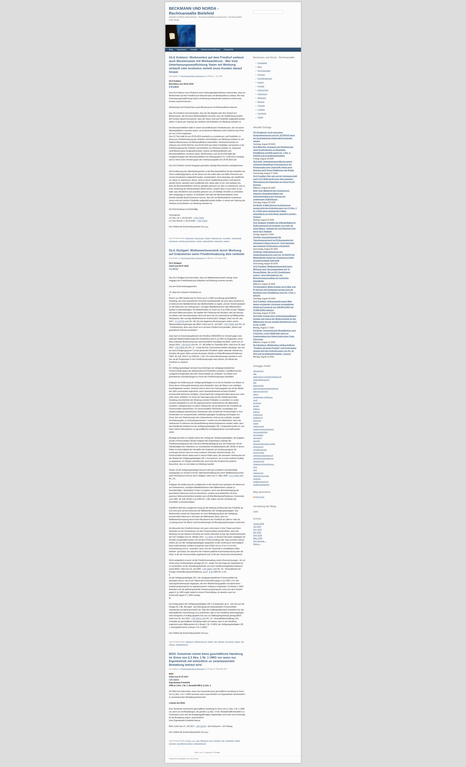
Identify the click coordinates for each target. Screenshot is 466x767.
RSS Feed (259, 497)
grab (215, 642)
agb (254, 374)
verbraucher (258, 473)
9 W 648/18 (174, 87)
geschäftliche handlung (185, 744)
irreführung (257, 415)
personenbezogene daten (264, 444)
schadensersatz (260, 450)
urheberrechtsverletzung (263, 464)
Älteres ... (257, 544)
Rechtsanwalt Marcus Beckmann (192, 76)
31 (204, 685)
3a (177, 298)
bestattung (217, 741)
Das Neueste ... (259, 541)
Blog (171, 50)
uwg (242, 642)
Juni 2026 (257, 530)
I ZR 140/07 (207, 569)
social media (258, 453)
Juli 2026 (257, 527)
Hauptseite (228, 50)
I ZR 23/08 (179, 348)
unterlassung (173, 241)
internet (256, 412)
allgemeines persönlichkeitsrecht (267, 377)
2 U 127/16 (179, 321)
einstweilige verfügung (263, 397)
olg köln (256, 441)
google (256, 406)
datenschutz (258, 386)
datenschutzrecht (260, 391)
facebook (257, 403)
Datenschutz (263, 90)
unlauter (237, 642)
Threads (261, 106)
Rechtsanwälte (264, 71)
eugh (255, 400)
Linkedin (261, 110)
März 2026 (257, 538)
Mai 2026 (257, 533)
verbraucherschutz (261, 476)
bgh (223, 741)
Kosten (261, 82)
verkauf (199, 241)
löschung (257, 421)
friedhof (207, 238)
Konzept (261, 75)
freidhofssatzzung (200, 642)
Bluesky (261, 102)
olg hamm (257, 438)
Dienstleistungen (265, 79)
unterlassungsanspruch (263, 456)
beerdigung (189, 642)
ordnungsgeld (236, 238)
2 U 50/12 (209, 537)
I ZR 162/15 (174, 680)
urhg (255, 467)
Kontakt (193, 50)
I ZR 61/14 (185, 345)
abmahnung (190, 238)
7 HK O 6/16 (198, 218)
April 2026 (257, 535)
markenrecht (258, 426)
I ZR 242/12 (196, 618)
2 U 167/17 (173, 269)
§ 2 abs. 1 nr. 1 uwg (192, 741)
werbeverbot (218, 241)
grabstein (221, 642)
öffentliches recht (206, 741)
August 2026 (258, 524)
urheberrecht (258, 461)
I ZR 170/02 (229, 324)
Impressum (181, 50)
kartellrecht (258, 418)
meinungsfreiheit (260, 432)
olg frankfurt (258, 435)
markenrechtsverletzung (263, 429)
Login (255, 511)
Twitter (260, 117)
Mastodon (262, 98)
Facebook (262, 114)
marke (255, 424)
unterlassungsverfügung (187, 241)
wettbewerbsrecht (182, 645)
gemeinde (172, 744)
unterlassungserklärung (263, 458)
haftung (256, 409)
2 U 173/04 (234, 476)
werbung (226, 241)
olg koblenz (227, 238)
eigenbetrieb (229, 741)
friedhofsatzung (216, 238)
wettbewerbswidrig (261, 485)
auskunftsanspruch (261, 380)
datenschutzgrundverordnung (265, 389)
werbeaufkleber (208, 241)
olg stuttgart (229, 642)
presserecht (258, 447)
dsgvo (255, 394)
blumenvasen (199, 238)
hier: (206, 227)
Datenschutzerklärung (210, 50)
